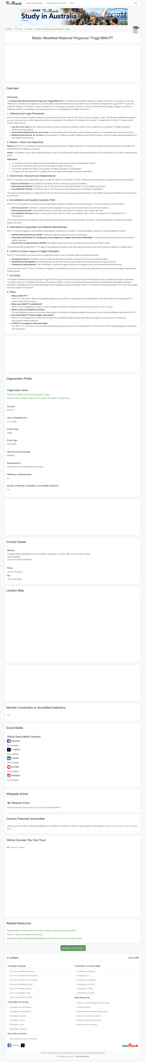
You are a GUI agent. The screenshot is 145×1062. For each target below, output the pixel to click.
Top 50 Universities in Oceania (20, 997)
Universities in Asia (16, 1024)
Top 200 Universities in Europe (21, 984)
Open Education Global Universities (23, 1039)
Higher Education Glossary (87, 1024)
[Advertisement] (72, 63)
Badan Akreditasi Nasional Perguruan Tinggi (28, 394)
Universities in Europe (17, 1016)
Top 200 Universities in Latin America (23, 980)
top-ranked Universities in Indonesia (26, 934)
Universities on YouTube (86, 984)
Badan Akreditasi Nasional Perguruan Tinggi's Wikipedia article (33, 807)
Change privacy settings (96, 1053)
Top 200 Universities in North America (23, 976)
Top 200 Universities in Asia (19, 993)
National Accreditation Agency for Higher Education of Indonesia (38, 398)
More (71, 3)
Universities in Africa (17, 1020)
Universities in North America (20, 1007)
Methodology (52, 1053)
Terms (76, 1053)
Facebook (16, 1045)
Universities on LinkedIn (85, 993)
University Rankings (34, 3)
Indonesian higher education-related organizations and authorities (48, 930)
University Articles (83, 1007)
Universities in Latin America (20, 1011)
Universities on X (83, 976)
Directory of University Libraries (89, 1016)
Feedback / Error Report (73, 948)
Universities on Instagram (86, 980)
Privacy (83, 1053)
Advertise (69, 1053)
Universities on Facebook (86, 971)
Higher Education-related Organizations (92, 1011)
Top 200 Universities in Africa (20, 989)
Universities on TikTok (85, 989)
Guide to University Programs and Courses (93, 1003)
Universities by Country (56, 3)
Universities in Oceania (18, 1029)
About (43, 1053)
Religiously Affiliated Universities (89, 1020)
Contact (62, 1053)
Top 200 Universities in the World (22, 971)
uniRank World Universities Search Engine (64, 938)
